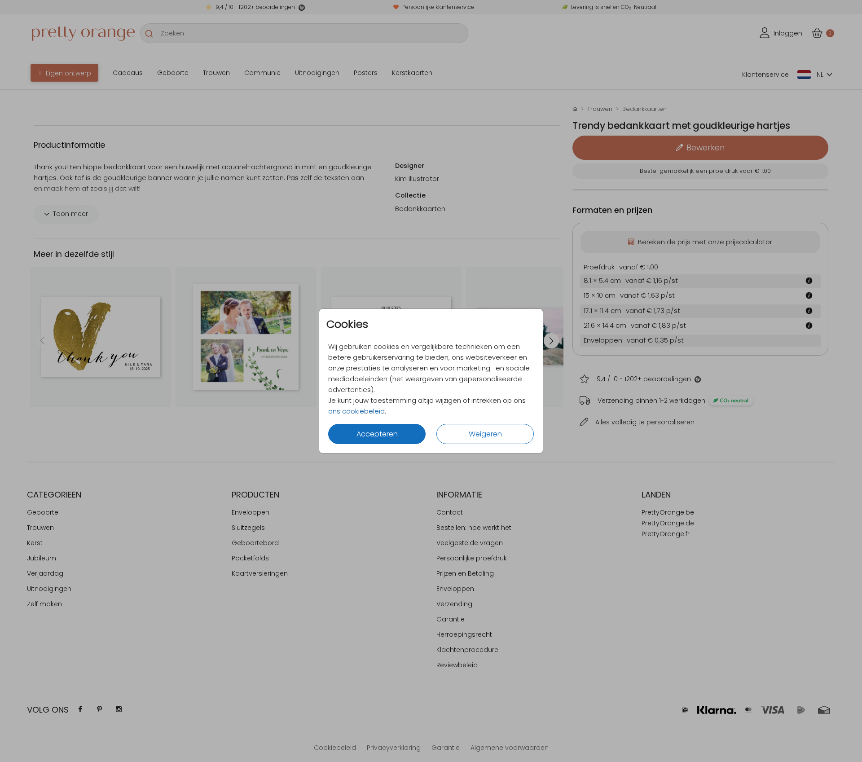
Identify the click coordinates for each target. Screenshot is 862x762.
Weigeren (485, 434)
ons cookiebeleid (356, 411)
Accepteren (377, 434)
